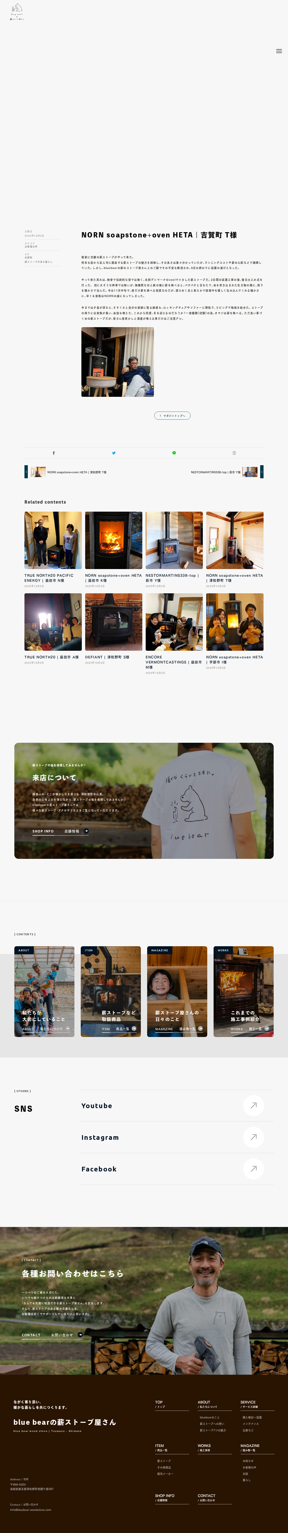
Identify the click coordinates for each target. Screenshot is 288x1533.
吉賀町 (28, 257)
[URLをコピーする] (234, 453)
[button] (53, 453)
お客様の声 (31, 246)
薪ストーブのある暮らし (39, 261)
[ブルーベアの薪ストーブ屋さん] (17, 11)
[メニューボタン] (279, 51)
